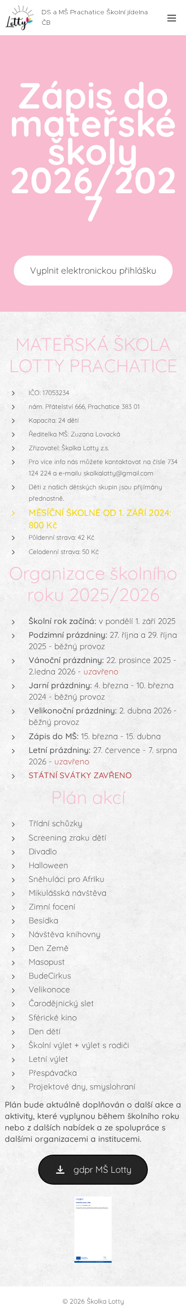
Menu (171, 17)
